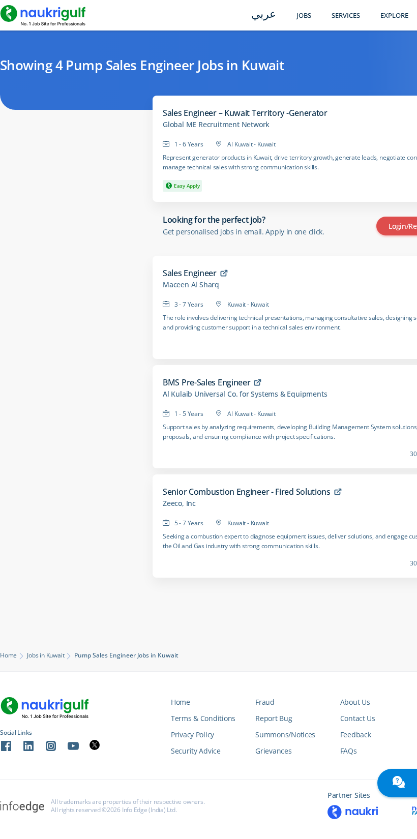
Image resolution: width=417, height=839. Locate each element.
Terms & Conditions (203, 718)
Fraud (265, 702)
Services (346, 15)
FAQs (348, 751)
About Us (355, 702)
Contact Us (357, 718)
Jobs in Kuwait (45, 655)
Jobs (303, 15)
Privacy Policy (192, 734)
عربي (263, 15)
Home (8, 655)
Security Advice (196, 751)
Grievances (273, 751)
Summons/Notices (285, 734)
